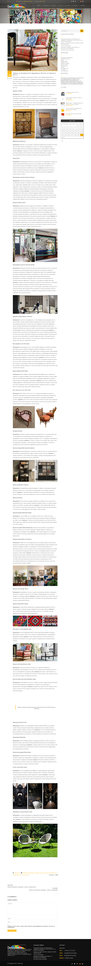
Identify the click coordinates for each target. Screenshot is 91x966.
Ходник (63, 67)
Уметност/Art (19, 875)
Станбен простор (39, 873)
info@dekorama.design (70, 955)
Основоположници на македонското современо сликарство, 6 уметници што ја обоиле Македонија (72, 40)
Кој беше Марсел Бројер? (67, 50)
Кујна (62, 60)
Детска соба (64, 65)
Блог (60, 5)
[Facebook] (55, 875)
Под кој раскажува (66, 45)
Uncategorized (64, 68)
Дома (38, 5)
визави (23, 390)
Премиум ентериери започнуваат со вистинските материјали (70, 47)
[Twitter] (56, 875)
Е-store (75, 5)
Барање (83, 5)
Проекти (46, 5)
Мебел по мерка (65, 63)
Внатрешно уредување (29, 873)
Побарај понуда (69, 958)
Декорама (17, 873)
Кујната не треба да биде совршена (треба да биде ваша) (72, 43)
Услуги (54, 5)
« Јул (62, 141)
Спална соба (48, 873)
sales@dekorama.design (70, 953)
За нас (67, 5)
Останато (26, 875)
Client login (11, 1)
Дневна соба (64, 61)
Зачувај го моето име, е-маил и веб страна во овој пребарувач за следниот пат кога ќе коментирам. (31, 927)
